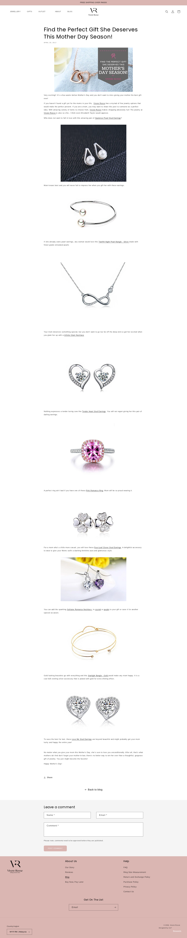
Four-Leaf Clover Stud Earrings (107, 547)
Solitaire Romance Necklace (79, 609)
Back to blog (95, 789)
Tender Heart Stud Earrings (94, 411)
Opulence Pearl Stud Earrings (108, 118)
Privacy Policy (129, 887)
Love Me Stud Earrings (82, 739)
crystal (98, 609)
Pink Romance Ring (94, 491)
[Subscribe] (115, 907)
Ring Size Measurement (134, 872)
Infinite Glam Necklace (74, 335)
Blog (67, 877)
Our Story (69, 867)
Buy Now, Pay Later (74, 882)
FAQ (125, 867)
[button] (13, 11)
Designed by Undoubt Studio (169, 928)
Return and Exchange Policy (136, 877)
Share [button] (50, 777)
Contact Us (128, 891)
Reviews (69, 872)
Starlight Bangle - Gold (98, 676)
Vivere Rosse (99, 103)
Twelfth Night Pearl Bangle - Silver (114, 242)
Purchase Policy (131, 882)
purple (106, 609)
